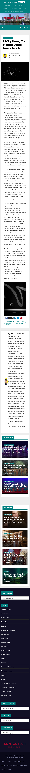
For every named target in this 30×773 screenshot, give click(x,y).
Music (25, 765)
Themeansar (19, 757)
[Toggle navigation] (27, 27)
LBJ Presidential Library (17, 11)
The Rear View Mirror (8, 687)
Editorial (3, 626)
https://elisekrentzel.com (15, 416)
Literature (4, 646)
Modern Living (8, 533)
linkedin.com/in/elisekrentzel (16, 426)
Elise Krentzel (15, 53)
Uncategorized (6, 695)
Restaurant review (7, 671)
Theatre (9, 769)
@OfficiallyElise (15, 418)
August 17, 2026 (11, 560)
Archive (10, 761)
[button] (21, 27)
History (20, 8)
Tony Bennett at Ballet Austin (10, 323)
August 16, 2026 (11, 579)
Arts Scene (14, 8)
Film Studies (5, 634)
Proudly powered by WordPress (12, 755)
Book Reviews (8, 514)
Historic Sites (5, 642)
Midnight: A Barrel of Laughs (14, 556)
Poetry (3, 663)
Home (2, 761)
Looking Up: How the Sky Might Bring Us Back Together (14, 576)
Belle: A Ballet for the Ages (20, 322)
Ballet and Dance (7, 37)
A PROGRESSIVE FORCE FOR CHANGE (14, 518)
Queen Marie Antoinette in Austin (14, 448)
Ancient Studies (6, 610)
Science (7, 11)
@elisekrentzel (19, 421)
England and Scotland (8, 630)
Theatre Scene (8, 5)
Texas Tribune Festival (8, 683)
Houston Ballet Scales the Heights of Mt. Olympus (14, 467)
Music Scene (6, 8)
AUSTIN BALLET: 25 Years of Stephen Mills (15, 485)
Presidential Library (19, 5)
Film (25, 8)
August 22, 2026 (11, 522)
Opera (3, 659)
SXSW (3, 679)
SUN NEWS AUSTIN (15, 18)
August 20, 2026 (11, 541)
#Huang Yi (12, 58)
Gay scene (4, 638)
